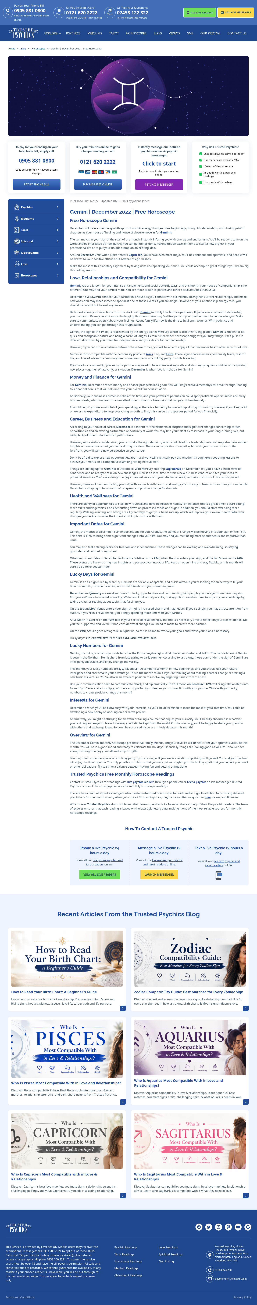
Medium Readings (126, 1268)
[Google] (247, 1228)
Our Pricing (210, 33)
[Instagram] (218, 1228)
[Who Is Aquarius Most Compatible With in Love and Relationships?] (190, 1048)
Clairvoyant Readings (128, 1275)
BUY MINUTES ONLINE (98, 184)
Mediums (94, 33)
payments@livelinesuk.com (231, 1278)
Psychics (73, 33)
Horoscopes (136, 33)
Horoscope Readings (128, 1261)
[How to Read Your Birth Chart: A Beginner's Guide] (67, 959)
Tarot (114, 33)
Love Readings (168, 1247)
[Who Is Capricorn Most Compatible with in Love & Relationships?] (67, 1141)
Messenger (238, 12)
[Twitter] (208, 1228)
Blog (158, 33)
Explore (51, 33)
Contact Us (237, 33)
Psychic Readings (125, 1247)
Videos (174, 33)
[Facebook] (198, 1228)
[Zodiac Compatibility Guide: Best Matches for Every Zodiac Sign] (190, 959)
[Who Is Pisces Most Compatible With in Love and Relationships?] (67, 1049)
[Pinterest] (228, 1228)
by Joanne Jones (138, 201)
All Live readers (99, 874)
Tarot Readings (124, 1254)
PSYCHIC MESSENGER (159, 184)
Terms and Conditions (20, 1297)
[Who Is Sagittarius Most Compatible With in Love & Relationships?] (190, 1141)
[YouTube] (238, 1228)
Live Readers (202, 12)
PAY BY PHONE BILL (36, 184)
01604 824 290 (223, 1270)
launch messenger (159, 874)
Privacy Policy (242, 1297)
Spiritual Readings (171, 1254)
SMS (190, 33)
